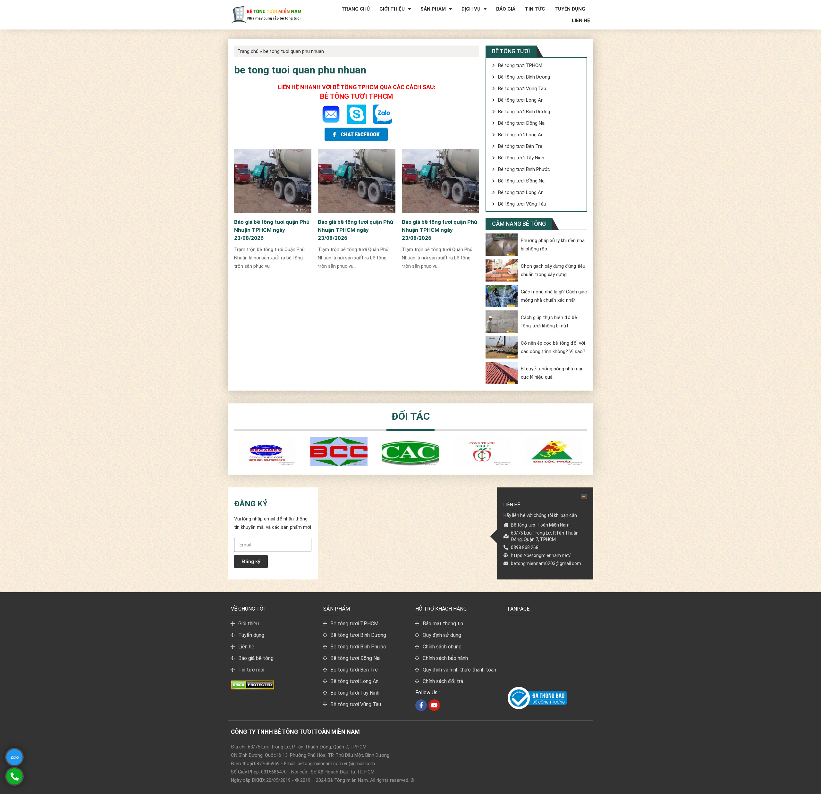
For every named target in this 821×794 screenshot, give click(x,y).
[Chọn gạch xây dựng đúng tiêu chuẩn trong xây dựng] (502, 270)
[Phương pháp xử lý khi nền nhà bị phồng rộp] (502, 244)
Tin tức (535, 9)
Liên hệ (581, 20)
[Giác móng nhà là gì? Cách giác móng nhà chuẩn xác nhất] (502, 296)
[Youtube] (434, 705)
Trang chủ (356, 9)
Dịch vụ (470, 9)
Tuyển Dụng (569, 9)
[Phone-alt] (14, 776)
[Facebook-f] (421, 705)
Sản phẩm (433, 9)
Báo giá (505, 9)
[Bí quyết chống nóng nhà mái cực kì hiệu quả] (502, 373)
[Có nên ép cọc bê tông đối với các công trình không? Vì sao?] (502, 347)
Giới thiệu (392, 9)
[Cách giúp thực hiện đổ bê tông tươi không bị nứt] (502, 321)
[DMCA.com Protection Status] (252, 688)
